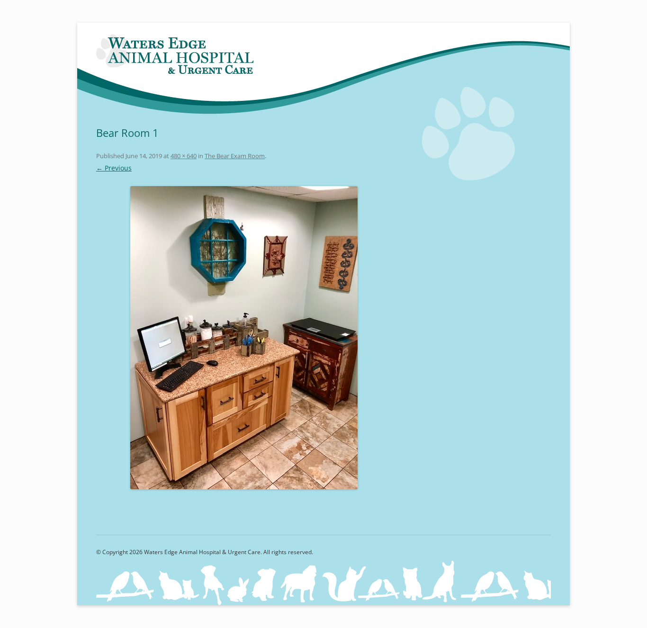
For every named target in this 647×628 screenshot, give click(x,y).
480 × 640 (184, 156)
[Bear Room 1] (244, 337)
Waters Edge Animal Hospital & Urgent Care (176, 54)
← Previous (114, 167)
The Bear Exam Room (235, 156)
